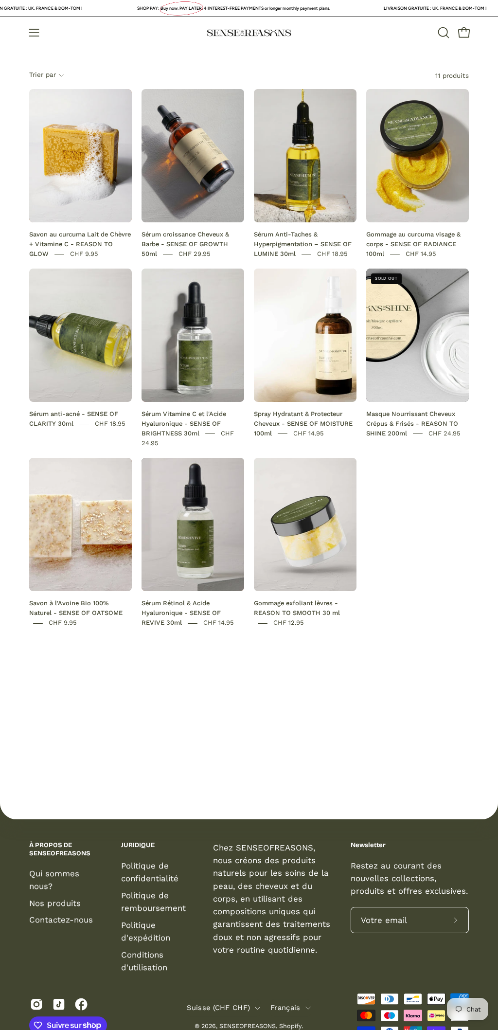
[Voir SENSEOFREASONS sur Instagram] (36, 1004)
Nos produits (55, 903)
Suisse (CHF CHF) (218, 1007)
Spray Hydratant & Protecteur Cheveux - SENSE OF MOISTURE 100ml (303, 423)
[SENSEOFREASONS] (249, 32)
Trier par (42, 74)
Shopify (290, 1026)
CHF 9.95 (84, 253)
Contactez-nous (61, 920)
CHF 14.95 (421, 253)
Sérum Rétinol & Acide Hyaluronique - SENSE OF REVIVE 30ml (181, 613)
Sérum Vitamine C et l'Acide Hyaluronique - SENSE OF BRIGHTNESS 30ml (184, 423)
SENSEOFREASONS (247, 1026)
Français (285, 1007)
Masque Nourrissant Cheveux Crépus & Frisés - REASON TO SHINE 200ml (412, 423)
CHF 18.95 (332, 253)
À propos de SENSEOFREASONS (59, 849)
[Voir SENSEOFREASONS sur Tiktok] (59, 1004)
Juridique (138, 845)
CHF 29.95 (194, 253)
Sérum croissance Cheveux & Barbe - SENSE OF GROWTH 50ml (185, 244)
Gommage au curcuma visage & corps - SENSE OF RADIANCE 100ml (413, 244)
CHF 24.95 (444, 433)
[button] (442, 32)
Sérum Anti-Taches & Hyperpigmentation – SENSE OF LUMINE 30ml (303, 244)
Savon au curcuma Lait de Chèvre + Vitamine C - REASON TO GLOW (80, 244)
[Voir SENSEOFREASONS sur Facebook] (81, 1004)
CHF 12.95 (288, 623)
